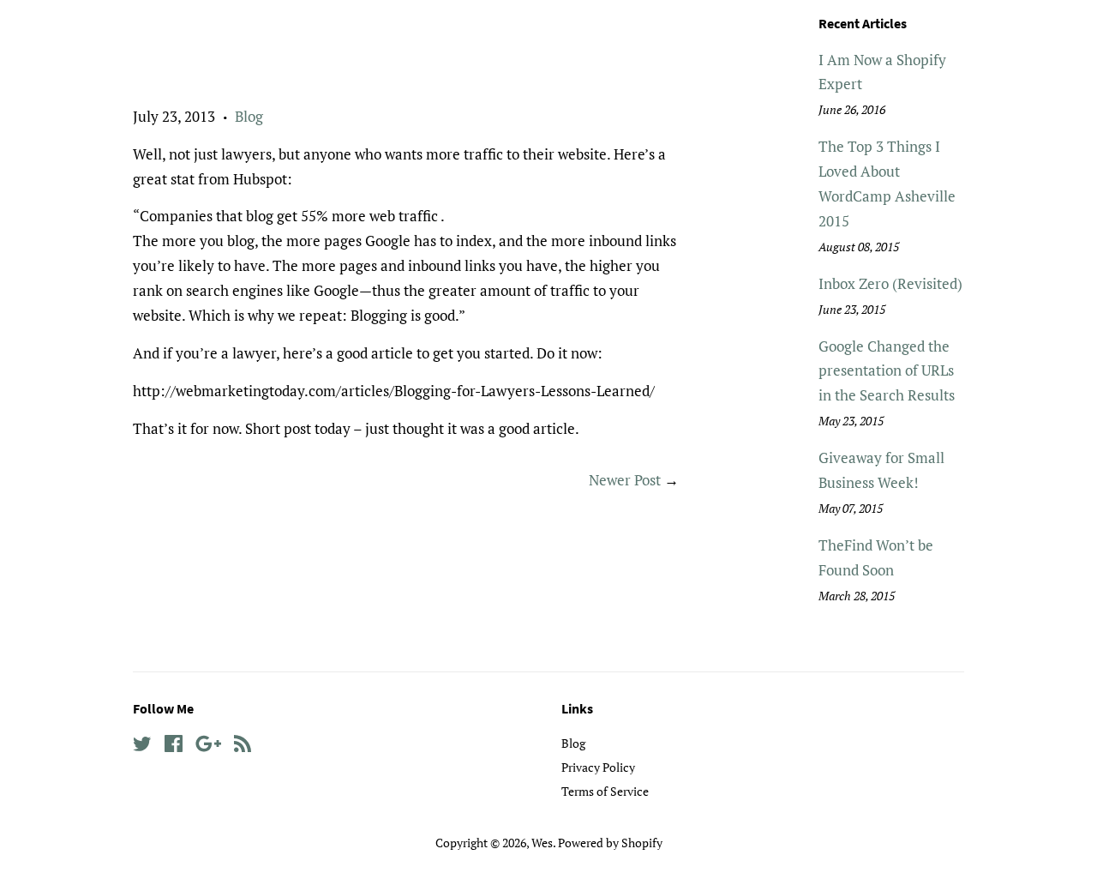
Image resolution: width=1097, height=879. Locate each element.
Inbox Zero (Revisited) (890, 283)
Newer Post (625, 480)
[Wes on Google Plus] (208, 746)
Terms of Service (605, 791)
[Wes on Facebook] (173, 746)
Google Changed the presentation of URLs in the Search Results (886, 371)
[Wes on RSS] (242, 746)
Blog (249, 116)
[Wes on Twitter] (142, 746)
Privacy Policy (598, 767)
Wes (542, 842)
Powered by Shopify (610, 842)
